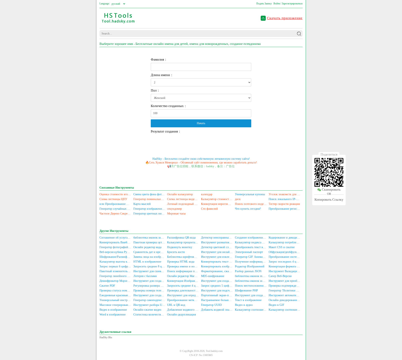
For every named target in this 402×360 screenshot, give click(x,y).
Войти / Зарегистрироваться (288, 3)
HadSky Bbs (105, 337)
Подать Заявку (264, 3)
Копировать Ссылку (328, 200)
